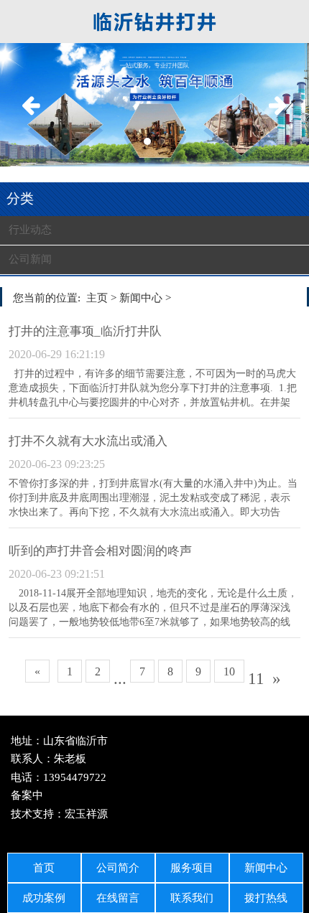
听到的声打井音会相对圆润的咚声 (100, 551)
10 (229, 671)
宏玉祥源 (86, 814)
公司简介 (117, 868)
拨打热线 (265, 898)
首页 (44, 868)
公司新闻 (30, 259)
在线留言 (117, 898)
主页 (97, 298)
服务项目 (191, 868)
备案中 (27, 795)
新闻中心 (265, 868)
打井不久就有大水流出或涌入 (88, 441)
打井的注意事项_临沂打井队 (85, 331)
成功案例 (43, 898)
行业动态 (30, 229)
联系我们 (191, 898)
